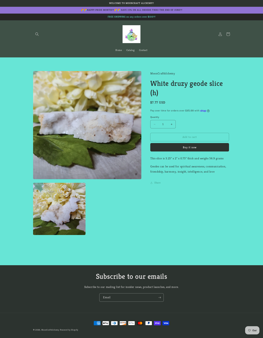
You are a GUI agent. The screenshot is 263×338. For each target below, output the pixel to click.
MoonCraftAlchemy (50, 330)
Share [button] (157, 182)
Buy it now (190, 147)
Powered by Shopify (69, 330)
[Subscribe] (160, 297)
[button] (37, 34)
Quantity (154, 117)
